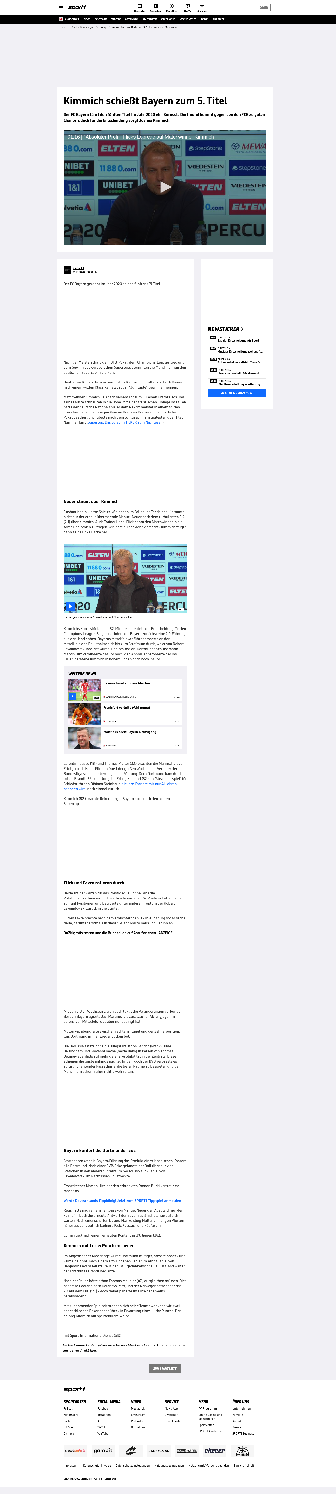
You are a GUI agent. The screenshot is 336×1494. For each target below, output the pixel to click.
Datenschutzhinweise (97, 1465)
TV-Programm (208, 1408)
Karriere (237, 1415)
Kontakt (237, 1421)
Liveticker (171, 1415)
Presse (236, 1427)
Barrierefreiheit (244, 1465)
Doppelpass (138, 1427)
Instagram (104, 1415)
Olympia (69, 1433)
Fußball (68, 1408)
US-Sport (69, 1427)
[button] (164, 187)
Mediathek (138, 1408)
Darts (67, 1421)
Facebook (103, 1408)
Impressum (71, 1465)
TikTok (101, 1427)
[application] (165, 187)
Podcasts (137, 1421)
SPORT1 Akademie (210, 1431)
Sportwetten (206, 1425)
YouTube (102, 1433)
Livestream (138, 1415)
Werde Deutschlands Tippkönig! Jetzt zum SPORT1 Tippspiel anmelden (122, 1200)
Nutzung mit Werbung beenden (209, 1465)
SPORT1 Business (243, 1433)
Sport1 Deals (172, 1421)
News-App (171, 1408)
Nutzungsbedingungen (169, 1465)
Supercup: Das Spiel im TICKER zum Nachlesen (125, 422)
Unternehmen (241, 1408)
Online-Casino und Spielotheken (210, 1417)
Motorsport (71, 1415)
